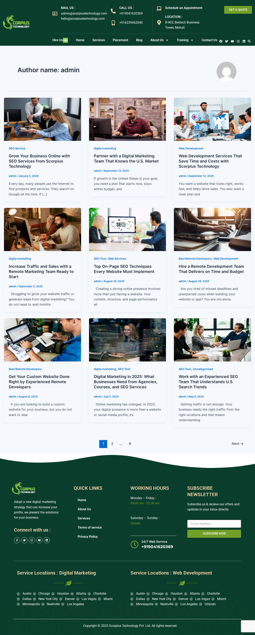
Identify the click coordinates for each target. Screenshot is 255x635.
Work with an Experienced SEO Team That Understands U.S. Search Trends (208, 381)
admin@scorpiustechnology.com (84, 13)
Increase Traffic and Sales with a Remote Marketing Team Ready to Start (41, 271)
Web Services (117, 258)
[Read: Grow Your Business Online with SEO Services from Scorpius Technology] (42, 119)
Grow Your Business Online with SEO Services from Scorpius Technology (39, 161)
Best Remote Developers (195, 258)
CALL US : (126, 8)
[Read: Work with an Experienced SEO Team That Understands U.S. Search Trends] (212, 340)
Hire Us (57, 40)
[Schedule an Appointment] (159, 8)
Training (182, 40)
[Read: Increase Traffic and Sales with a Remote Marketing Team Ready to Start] (42, 229)
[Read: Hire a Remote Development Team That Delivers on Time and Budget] (212, 229)
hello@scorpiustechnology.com (83, 18)
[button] (249, 41)
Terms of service (90, 527)
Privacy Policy (88, 537)
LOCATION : (173, 17)
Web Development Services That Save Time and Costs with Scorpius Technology (210, 161)
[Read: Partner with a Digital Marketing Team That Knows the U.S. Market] (127, 119)
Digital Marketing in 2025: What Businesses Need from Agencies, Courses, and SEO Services (126, 381)
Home (80, 40)
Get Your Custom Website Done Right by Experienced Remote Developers (39, 381)
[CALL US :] (113, 11)
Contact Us (209, 40)
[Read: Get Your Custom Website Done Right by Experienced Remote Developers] (42, 340)
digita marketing (105, 148)
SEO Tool (100, 258)
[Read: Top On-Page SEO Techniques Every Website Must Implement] (127, 229)
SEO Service (17, 148)
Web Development (191, 148)
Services (98, 40)
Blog (139, 40)
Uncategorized (203, 369)
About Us (157, 40)
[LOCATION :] (159, 22)
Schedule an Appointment (183, 8)
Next (237, 443)
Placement (120, 40)
